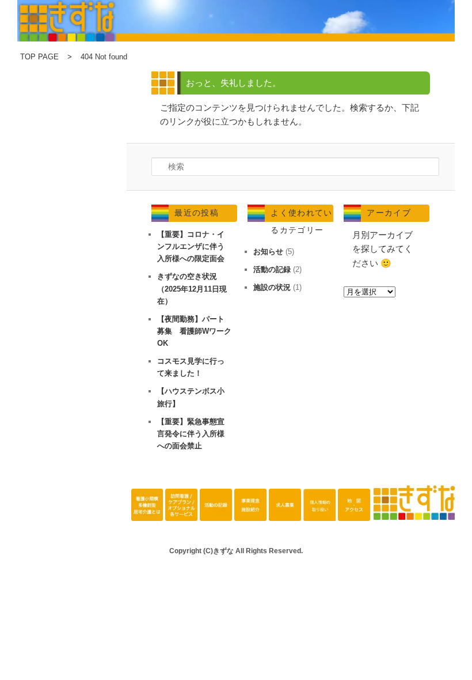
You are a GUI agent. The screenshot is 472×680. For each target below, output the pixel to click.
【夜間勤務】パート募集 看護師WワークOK (194, 331)
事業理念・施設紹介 (250, 511)
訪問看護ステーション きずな (181, 511)
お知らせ (268, 251)
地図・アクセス (354, 511)
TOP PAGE (39, 56)
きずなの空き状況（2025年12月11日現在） (192, 288)
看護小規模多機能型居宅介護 (147, 511)
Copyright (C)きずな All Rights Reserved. (236, 551)
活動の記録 (272, 269)
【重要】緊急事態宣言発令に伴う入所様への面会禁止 (190, 433)
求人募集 (285, 511)
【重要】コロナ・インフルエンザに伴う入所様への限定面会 (190, 246)
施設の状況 (272, 287)
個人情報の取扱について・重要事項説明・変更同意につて (319, 511)
